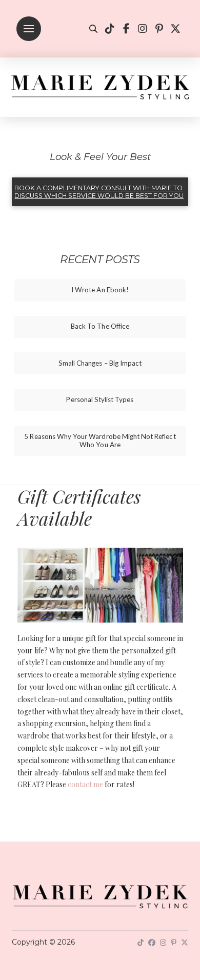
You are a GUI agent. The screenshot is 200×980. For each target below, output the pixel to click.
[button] (28, 28)
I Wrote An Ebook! (100, 290)
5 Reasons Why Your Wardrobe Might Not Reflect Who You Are (99, 441)
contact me (85, 784)
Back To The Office (100, 326)
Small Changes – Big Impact (100, 363)
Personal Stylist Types (99, 400)
